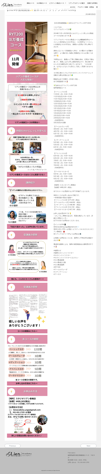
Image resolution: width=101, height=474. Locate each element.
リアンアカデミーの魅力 (77, 3)
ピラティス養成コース (56, 3)
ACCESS (72, 7)
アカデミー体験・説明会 (86, 7)
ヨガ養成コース (42, 3)
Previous (12, 446)
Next (88, 446)
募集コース (30, 3)
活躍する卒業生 (92, 3)
